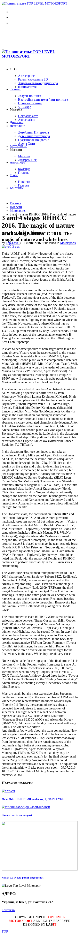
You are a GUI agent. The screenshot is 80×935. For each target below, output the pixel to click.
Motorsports (17, 210)
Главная (15, 203)
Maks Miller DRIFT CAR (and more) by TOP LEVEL (33, 798)
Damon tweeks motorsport (17, 814)
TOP (5, 931)
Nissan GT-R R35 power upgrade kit (22, 877)
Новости (16, 207)
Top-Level (13, 243)
